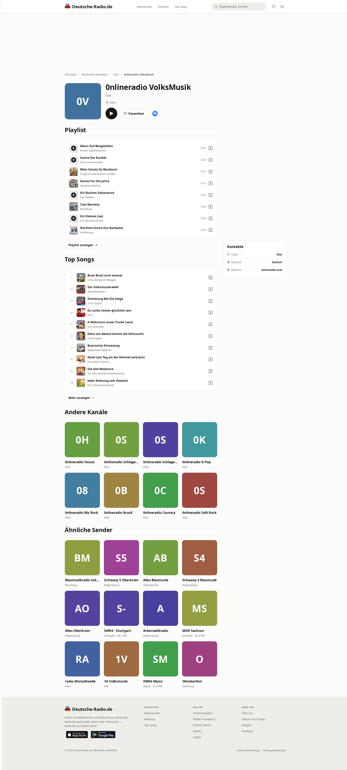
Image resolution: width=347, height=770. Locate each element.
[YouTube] (210, 148)
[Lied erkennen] (155, 113)
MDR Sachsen (193, 630)
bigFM (197, 737)
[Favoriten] (274, 6)
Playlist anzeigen (80, 245)
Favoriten (136, 113)
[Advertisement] (175, 43)
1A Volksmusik (116, 681)
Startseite (70, 74)
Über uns (247, 713)
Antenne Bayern (203, 713)
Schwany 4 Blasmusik (199, 580)
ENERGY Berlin (202, 725)
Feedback (247, 731)
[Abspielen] (111, 113)
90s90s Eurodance (204, 719)
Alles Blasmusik (155, 580)
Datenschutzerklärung (248, 750)
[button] (82, 439)
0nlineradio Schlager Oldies (160, 462)
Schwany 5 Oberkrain (121, 580)
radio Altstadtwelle (80, 681)
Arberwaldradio (155, 630)
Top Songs (181, 6)
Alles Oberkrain (77, 630)
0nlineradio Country (159, 512)
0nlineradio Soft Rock (199, 512)
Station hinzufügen (253, 719)
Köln (116, 74)
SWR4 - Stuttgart (117, 630)
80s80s (197, 731)
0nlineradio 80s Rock (81, 512)
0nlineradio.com (272, 270)
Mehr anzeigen (79, 398)
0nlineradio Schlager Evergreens (121, 462)
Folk (108, 96)
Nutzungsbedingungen (274, 750)
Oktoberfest (192, 681)
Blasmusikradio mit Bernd (82, 580)
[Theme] (282, 6)
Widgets (247, 725)
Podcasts (163, 6)
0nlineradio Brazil (118, 512)
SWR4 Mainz (153, 681)
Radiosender (144, 6)
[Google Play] (103, 734)
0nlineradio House (79, 462)
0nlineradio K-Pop (196, 462)
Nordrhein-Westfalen (95, 74)
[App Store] (77, 734)
